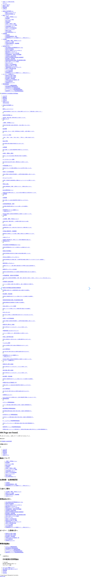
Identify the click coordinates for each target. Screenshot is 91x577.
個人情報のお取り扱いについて (10, 569)
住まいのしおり (9, 63)
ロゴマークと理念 (9, 19)
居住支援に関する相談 (10, 77)
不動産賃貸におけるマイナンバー (13, 67)
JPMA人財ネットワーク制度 (12, 61)
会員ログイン (6, 455)
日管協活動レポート (10, 26)
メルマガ (5, 95)
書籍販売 (5, 97)
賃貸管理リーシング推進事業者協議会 (14, 91)
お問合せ (5, 8)
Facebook (5, 572)
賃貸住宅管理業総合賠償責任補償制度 (14, 57)
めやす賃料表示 (9, 71)
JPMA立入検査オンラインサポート (13, 50)
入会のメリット (9, 44)
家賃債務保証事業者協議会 (11, 86)
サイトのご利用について (8, 567)
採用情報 (5, 570)
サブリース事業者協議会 (11, 85)
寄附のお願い (8, 30)
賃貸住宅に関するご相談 (11, 65)
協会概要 (7, 18)
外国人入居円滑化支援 (10, 68)
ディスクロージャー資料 (11, 25)
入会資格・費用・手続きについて (13, 40)
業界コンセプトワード (10, 12)
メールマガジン (6, 4)
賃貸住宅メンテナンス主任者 (12, 53)
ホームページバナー (10, 29)
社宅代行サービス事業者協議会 (12, 88)
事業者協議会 (6, 84)
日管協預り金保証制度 (10, 56)
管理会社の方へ (6, 46)
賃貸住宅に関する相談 (10, 75)
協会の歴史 (8, 21)
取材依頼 (5, 7)
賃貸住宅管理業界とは (8, 11)
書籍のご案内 (6, 5)
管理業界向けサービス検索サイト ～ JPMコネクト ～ (17, 37)
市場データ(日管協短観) (11, 28)
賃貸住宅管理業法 (9, 49)
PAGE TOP (2, 576)
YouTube (5, 571)
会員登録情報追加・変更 (11, 36)
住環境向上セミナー (10, 82)
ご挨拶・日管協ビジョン (11, 16)
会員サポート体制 (9, 42)
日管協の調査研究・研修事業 (12, 43)
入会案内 (5, 39)
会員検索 (7, 22)
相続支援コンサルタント (11, 51)
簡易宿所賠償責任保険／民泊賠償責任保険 (15, 60)
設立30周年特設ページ (10, 32)
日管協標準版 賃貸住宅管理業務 (13, 54)
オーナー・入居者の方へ (8, 74)
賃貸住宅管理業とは (10, 14)
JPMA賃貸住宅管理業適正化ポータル (14, 47)
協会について (6, 15)
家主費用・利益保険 (10, 58)
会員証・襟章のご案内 (10, 23)
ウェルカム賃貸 (9, 70)
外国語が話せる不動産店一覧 (12, 79)
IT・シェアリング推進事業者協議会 (13, 89)
